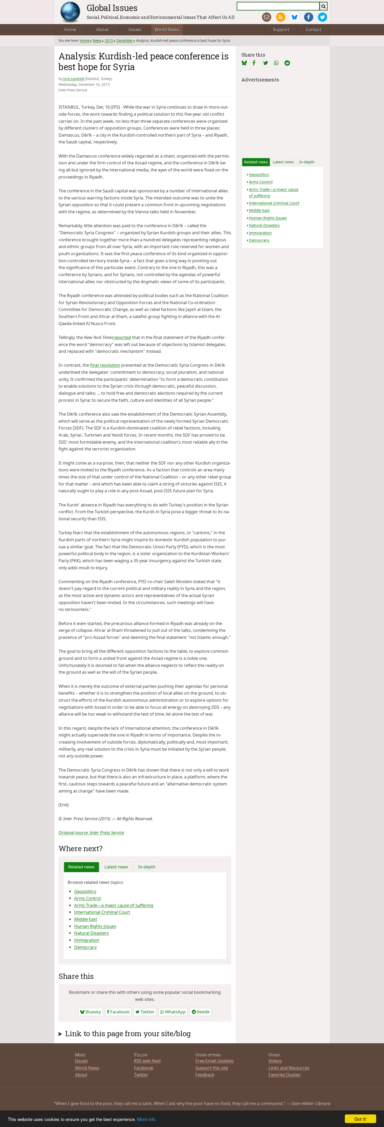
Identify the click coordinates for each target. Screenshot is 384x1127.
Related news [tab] (81, 867)
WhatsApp (175, 1012)
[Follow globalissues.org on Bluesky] (294, 17)
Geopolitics (85, 891)
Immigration (86, 940)
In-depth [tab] (146, 867)
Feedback (204, 1075)
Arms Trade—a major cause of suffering (113, 905)
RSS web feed (147, 1061)
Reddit (203, 1012)
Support (281, 29)
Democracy (85, 947)
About (102, 29)
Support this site (211, 1068)
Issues (135, 29)
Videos (275, 1061)
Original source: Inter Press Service (91, 832)
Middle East (85, 919)
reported (122, 337)
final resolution (105, 365)
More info (146, 1119)
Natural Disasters (91, 933)
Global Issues (112, 7)
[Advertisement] (282, 116)
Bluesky (92, 1012)
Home (70, 29)
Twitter (147, 1012)
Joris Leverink (73, 78)
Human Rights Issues (95, 926)
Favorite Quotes (284, 1075)
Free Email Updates (214, 1061)
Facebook (119, 1012)
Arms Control (87, 898)
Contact (313, 29)
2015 (109, 40)
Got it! (360, 1118)
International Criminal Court (102, 912)
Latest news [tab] (116, 867)
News (97, 40)
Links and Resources (289, 1068)
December (125, 40)
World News (167, 29)
